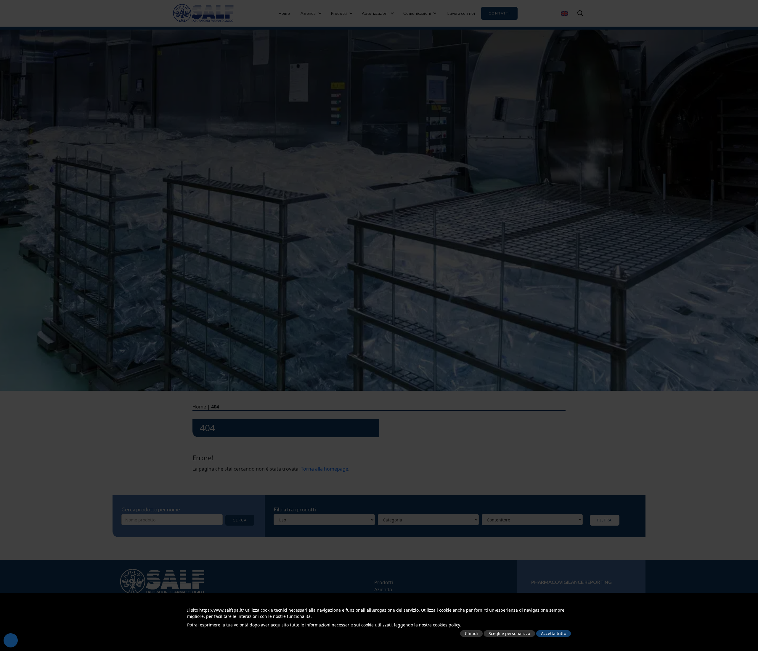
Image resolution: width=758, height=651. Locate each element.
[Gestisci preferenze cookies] (11, 640)
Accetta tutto (553, 633)
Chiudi (471, 633)
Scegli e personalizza (509, 633)
